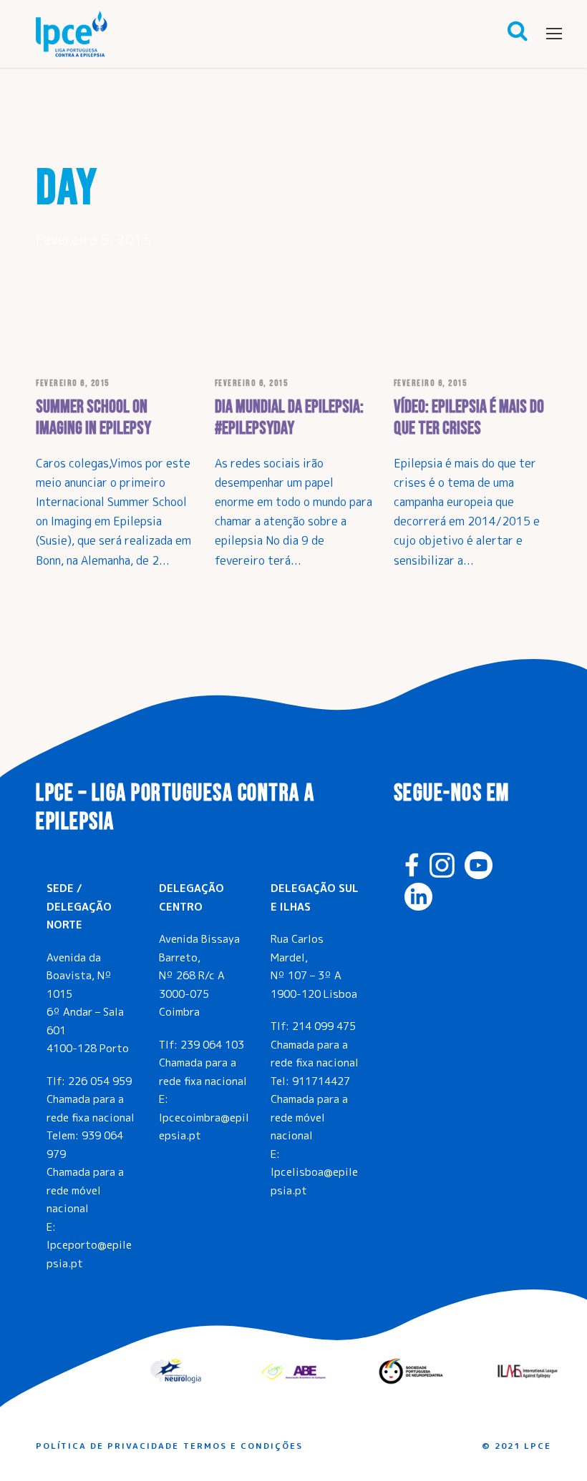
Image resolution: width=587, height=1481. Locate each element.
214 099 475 (324, 1026)
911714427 (321, 1081)
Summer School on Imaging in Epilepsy (93, 418)
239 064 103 (212, 1044)
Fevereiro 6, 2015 (73, 383)
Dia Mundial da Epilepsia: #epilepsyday (289, 418)
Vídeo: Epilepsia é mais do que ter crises (469, 418)
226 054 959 (100, 1081)
